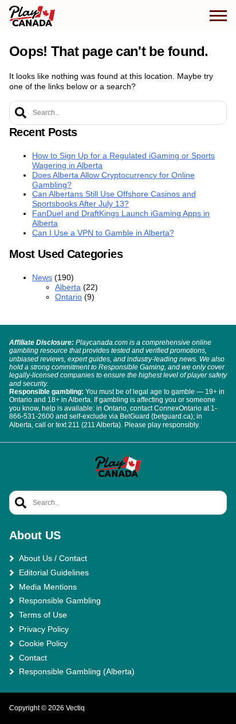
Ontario (68, 296)
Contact (33, 657)
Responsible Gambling (60, 600)
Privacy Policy (44, 629)
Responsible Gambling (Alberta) (77, 671)
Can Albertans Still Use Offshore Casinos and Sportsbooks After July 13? (114, 198)
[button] (218, 16)
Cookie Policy (43, 643)
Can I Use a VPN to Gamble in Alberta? (103, 232)
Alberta (68, 287)
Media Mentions (48, 586)
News (42, 277)
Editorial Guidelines (54, 572)
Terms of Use (43, 614)
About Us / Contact (53, 558)
